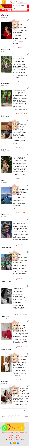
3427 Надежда (6, 381)
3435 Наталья (6, 349)
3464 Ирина (5, 116)
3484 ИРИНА (5, 15)
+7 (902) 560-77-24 (18, 3)
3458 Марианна (6, 215)
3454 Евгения (6, 247)
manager (20, 113)
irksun (20, 47)
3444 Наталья (6, 281)
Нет (17, 8)
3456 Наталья (6, 181)
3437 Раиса (5, 316)
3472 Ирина (5, 83)
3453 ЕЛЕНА (5, 49)
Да (14, 8)
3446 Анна (5, 150)
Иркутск (15, 1)
